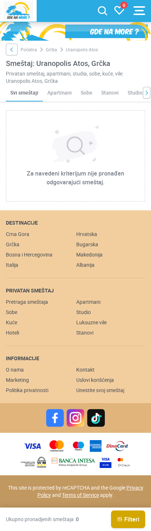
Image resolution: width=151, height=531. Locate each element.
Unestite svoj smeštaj (100, 390)
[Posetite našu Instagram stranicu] (75, 418)
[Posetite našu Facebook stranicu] (55, 418)
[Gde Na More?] (18, 11)
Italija (12, 264)
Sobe (86, 92)
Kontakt (85, 369)
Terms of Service (80, 494)
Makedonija (89, 254)
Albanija (85, 264)
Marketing (17, 379)
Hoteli (12, 332)
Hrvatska (86, 234)
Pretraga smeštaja (27, 301)
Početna (29, 49)
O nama (15, 369)
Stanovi (110, 92)
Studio (135, 92)
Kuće (11, 322)
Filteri (131, 519)
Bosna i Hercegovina (29, 254)
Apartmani (59, 92)
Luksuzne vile (91, 322)
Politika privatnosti (27, 390)
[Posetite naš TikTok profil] (96, 418)
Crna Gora (17, 234)
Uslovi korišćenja (95, 379)
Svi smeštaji (24, 92)
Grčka (51, 49)
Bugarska (87, 244)
